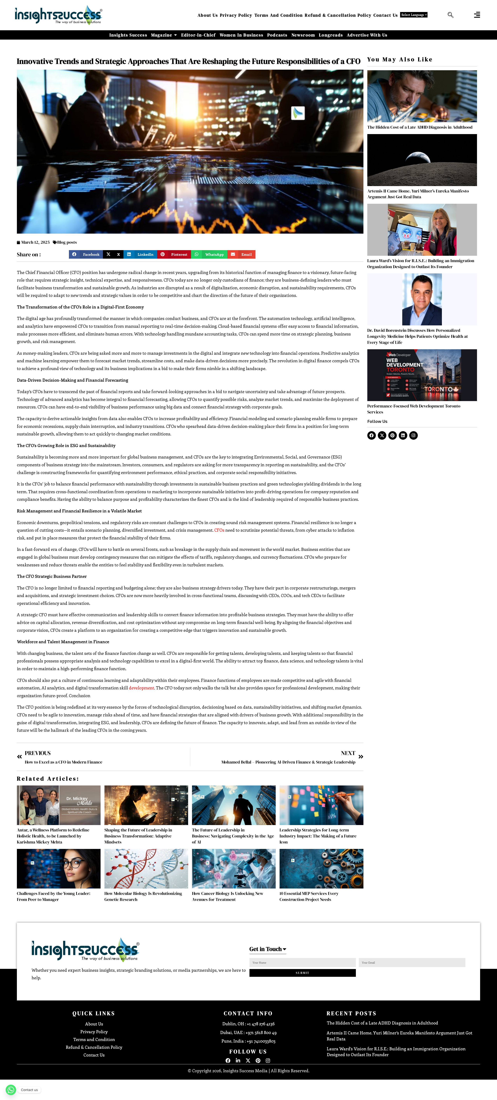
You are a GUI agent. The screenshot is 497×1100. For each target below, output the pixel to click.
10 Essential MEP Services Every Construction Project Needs (309, 896)
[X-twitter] (382, 435)
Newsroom (303, 35)
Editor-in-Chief (198, 35)
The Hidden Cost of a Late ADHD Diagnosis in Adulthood (420, 127)
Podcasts (277, 35)
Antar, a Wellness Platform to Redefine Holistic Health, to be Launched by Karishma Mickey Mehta (53, 836)
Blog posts (67, 242)
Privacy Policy (236, 15)
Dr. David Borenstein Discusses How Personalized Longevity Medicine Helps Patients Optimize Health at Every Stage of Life (417, 336)
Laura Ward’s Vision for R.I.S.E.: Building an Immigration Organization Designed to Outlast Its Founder (420, 264)
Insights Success (128, 35)
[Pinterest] (392, 435)
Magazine (161, 35)
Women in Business (241, 35)
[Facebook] (371, 435)
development (141, 688)
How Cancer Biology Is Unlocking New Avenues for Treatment (227, 896)
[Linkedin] (403, 435)
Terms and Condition (279, 15)
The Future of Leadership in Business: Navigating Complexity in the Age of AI (233, 836)
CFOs (219, 530)
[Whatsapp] (11, 1090)
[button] (450, 15)
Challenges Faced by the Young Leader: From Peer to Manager (53, 896)
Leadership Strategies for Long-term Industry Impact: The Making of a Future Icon (318, 836)
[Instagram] (413, 435)
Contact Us (386, 15)
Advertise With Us (367, 35)
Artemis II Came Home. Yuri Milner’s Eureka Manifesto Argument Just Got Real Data (418, 194)
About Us (208, 15)
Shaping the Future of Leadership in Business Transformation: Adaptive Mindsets (138, 836)
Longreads (331, 35)
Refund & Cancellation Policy (338, 15)
